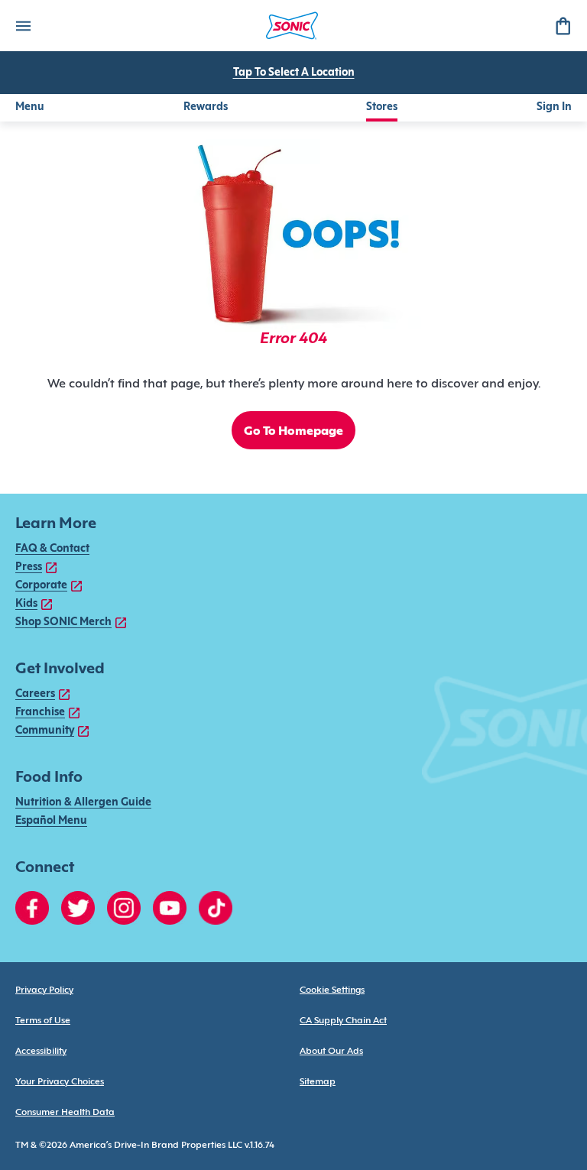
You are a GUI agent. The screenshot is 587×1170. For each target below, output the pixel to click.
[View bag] (562, 25)
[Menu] (23, 25)
